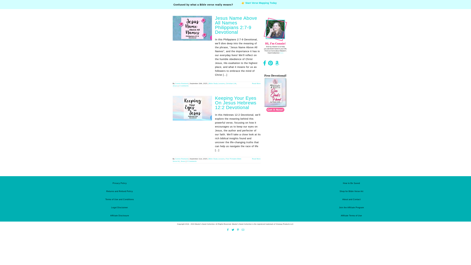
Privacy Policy (120, 183)
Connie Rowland (181, 83)
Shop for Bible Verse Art (351, 191)
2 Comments (184, 86)
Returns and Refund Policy (119, 191)
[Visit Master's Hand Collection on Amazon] (277, 64)
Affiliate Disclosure (119, 216)
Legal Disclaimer (119, 207)
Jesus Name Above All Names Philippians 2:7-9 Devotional (236, 25)
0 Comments (192, 161)
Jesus (175, 86)
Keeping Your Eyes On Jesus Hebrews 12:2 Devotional (235, 103)
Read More (256, 83)
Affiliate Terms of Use (351, 216)
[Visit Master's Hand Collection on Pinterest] (270, 64)
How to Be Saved (351, 183)
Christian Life (231, 83)
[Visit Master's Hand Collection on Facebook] (264, 64)
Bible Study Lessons (217, 83)
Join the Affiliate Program (351, 207)
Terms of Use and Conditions (119, 199)
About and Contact (351, 199)
